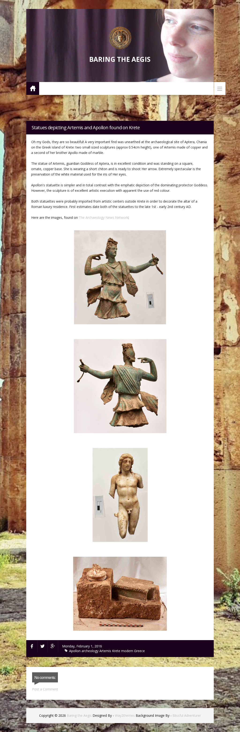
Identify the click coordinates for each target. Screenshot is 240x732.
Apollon (75, 651)
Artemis (105, 651)
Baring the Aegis (119, 59)
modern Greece (133, 651)
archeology (90, 651)
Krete (116, 651)
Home (32, 88)
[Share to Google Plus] (53, 646)
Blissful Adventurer (186, 715)
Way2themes (125, 715)
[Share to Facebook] (32, 646)
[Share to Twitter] (43, 646)
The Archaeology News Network (103, 217)
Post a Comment (45, 689)
